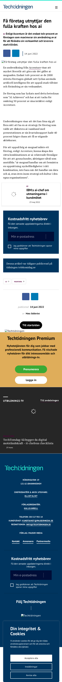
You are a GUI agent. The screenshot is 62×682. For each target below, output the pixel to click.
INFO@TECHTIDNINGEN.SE (38, 524)
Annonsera (28, 541)
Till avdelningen (49, 400)
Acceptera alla (31, 658)
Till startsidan (31, 325)
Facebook (27, 608)
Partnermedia (43, 541)
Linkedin (36, 608)
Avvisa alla (31, 675)
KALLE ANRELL (31, 508)
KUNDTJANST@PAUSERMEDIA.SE (37, 520)
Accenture (35, 67)
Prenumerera (31, 369)
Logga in (31, 380)
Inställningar (31, 666)
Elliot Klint (31, 496)
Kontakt (16, 541)
